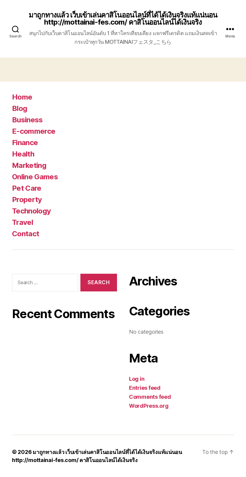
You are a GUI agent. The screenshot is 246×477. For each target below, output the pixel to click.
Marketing (29, 165)
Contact (25, 233)
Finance (25, 142)
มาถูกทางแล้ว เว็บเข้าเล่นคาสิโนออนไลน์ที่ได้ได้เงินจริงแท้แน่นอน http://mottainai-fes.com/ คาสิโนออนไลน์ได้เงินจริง (123, 18)
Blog (19, 108)
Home (22, 97)
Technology (31, 211)
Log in (136, 379)
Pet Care (26, 188)
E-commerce (33, 131)
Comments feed (150, 397)
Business (27, 119)
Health (23, 154)
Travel (22, 222)
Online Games (35, 176)
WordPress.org (149, 406)
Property (27, 199)
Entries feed (144, 388)
